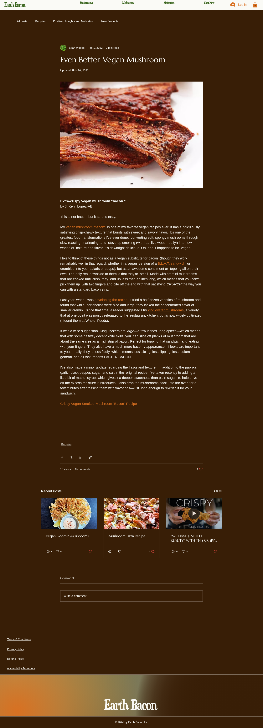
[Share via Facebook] (62, 457)
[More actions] (200, 47)
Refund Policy (15, 658)
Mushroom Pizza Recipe (126, 536)
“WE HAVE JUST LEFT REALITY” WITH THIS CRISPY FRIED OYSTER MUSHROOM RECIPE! (193, 538)
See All (218, 490)
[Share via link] (90, 457)
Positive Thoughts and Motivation (73, 21)
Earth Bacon (14, 4)
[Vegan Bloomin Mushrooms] (69, 513)
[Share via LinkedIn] (81, 457)
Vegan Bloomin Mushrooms (67, 536)
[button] (255, 4)
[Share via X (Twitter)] (71, 457)
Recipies (40, 21)
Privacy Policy (15, 649)
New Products (109, 21)
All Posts (22, 21)
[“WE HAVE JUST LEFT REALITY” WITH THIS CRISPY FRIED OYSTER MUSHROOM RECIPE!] (194, 513)
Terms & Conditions (19, 639)
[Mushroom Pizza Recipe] (131, 513)
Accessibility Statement (21, 668)
